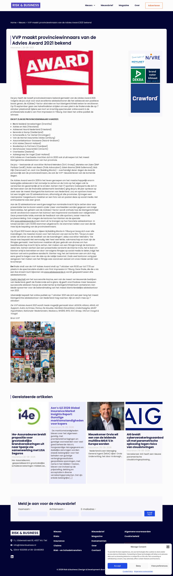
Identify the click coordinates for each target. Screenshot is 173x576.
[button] (168, 547)
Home (13, 22)
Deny (138, 566)
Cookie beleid (131, 536)
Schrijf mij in (149, 513)
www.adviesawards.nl (25, 221)
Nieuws (88, 5)
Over (137, 5)
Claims (57, 545)
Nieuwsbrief (107, 5)
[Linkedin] (12, 556)
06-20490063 (37, 549)
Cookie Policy (128, 571)
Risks (56, 536)
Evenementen (99, 540)
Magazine (124, 5)
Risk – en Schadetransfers (68, 550)
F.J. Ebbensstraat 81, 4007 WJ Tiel (30, 540)
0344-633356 (20, 549)
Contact (96, 550)
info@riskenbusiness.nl (25, 545)
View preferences (159, 566)
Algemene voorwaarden (143, 571)
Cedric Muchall (18, 279)
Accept (117, 566)
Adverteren (154, 5)
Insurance (15, 47)
